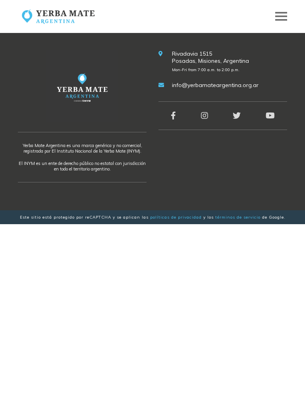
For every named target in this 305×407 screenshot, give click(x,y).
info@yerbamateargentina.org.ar (215, 85)
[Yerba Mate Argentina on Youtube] (270, 115)
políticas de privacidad (176, 217)
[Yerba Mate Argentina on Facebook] (173, 115)
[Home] (57, 15)
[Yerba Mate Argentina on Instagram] (204, 115)
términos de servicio (238, 217)
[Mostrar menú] (281, 16)
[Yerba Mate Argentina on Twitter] (237, 115)
